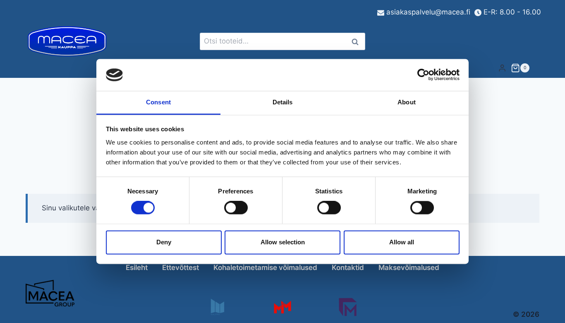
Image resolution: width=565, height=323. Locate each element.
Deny (163, 242)
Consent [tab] (158, 102)
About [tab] (406, 102)
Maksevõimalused (408, 267)
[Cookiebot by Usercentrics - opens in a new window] (423, 75)
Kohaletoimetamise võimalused (265, 267)
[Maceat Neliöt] (348, 307)
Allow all (401, 242)
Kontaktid (348, 267)
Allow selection (283, 242)
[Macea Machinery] (282, 307)
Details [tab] (283, 102)
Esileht (137, 267)
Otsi (357, 41)
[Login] (502, 67)
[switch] (236, 208)
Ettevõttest (180, 267)
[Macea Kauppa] (217, 307)
